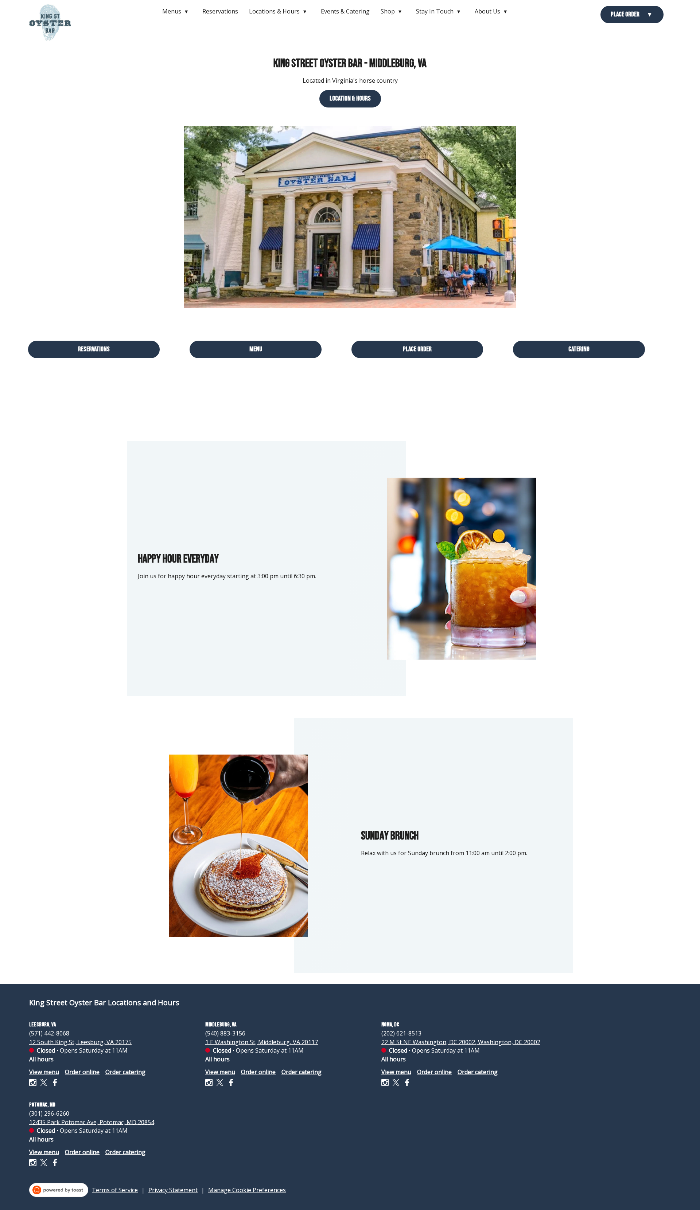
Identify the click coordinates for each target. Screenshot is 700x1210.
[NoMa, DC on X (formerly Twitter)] (395, 1083)
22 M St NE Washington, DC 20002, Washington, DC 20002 (460, 1042)
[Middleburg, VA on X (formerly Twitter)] (219, 1083)
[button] (177, 11)
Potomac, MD (42, 1104)
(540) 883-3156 (225, 1033)
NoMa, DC (390, 1024)
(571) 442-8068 (49, 1033)
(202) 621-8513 (401, 1033)
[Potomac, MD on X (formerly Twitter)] (43, 1163)
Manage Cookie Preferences (247, 1190)
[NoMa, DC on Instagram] (385, 1083)
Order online (82, 1072)
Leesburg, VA (42, 1024)
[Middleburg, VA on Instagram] (209, 1083)
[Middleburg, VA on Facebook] (229, 1083)
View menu (44, 1072)
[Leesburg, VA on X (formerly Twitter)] (43, 1083)
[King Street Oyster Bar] (55, 28)
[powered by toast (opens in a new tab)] (58, 1190)
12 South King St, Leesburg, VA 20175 (80, 1042)
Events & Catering (345, 11)
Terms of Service (115, 1190)
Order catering (125, 1072)
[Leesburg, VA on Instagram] (33, 1083)
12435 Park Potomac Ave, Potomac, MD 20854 (91, 1122)
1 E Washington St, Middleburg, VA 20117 (261, 1042)
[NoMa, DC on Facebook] (406, 1083)
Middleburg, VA (220, 1024)
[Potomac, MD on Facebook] (53, 1163)
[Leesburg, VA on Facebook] (53, 1083)
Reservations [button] (220, 11)
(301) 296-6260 (49, 1113)
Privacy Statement (173, 1190)
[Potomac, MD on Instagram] (33, 1163)
